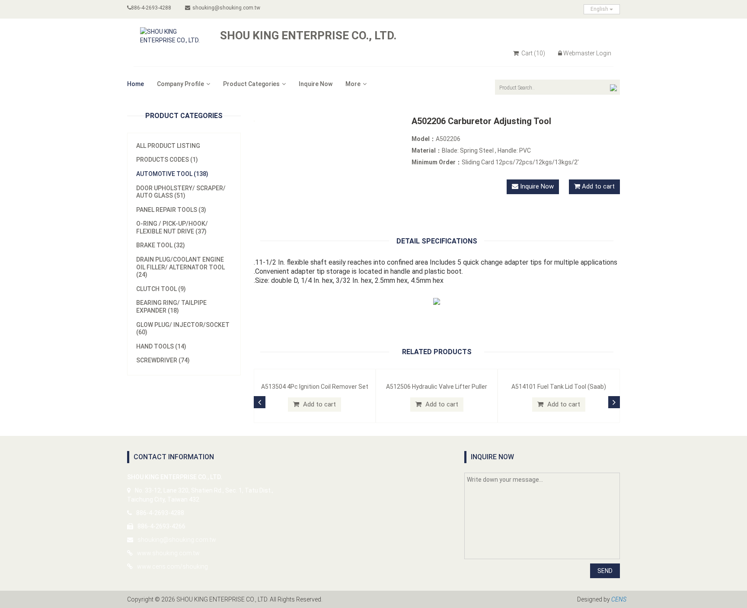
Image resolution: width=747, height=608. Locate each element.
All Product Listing (168, 145)
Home (135, 83)
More (353, 83)
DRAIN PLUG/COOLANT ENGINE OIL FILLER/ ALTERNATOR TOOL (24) (180, 267)
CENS (618, 599)
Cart (532, 53)
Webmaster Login (587, 53)
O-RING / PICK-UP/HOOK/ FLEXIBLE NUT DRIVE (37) (172, 227)
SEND (605, 570)
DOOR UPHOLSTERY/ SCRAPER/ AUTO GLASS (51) (181, 192)
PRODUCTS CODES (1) (167, 159)
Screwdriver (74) (163, 360)
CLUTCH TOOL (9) (161, 288)
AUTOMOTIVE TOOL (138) (172, 173)
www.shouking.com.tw (168, 553)
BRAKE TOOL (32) (160, 245)
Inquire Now (315, 83)
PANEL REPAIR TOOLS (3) (171, 209)
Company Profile (180, 83)
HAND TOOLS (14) (161, 346)
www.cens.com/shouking (172, 566)
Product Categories (251, 83)
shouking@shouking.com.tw (226, 8)
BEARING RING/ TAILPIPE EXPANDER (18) (171, 306)
